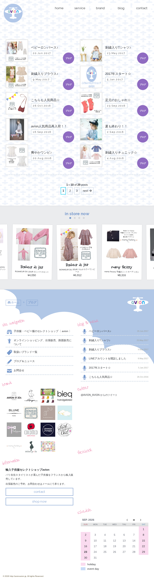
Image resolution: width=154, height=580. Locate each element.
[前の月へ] (124, 520)
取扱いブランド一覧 (25, 351)
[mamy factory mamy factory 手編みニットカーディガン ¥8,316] (122, 278)
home (59, 8)
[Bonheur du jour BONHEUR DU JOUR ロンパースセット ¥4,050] (32, 278)
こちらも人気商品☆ (118, 376)
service (79, 8)
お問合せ (19, 370)
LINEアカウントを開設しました (118, 358)
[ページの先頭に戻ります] (137, 304)
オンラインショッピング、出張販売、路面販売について (43, 342)
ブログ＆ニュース (24, 361)
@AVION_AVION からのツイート (99, 395)
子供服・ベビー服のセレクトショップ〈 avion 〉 (43, 331)
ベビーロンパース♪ (118, 331)
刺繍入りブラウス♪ (118, 349)
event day (93, 568)
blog (121, 8)
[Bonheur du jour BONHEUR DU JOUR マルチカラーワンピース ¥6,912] (77, 278)
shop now (39, 501)
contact (142, 8)
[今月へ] (134, 520)
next (85, 190)
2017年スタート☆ (118, 367)
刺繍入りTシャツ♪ (118, 340)
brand (100, 8)
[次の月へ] (143, 520)
